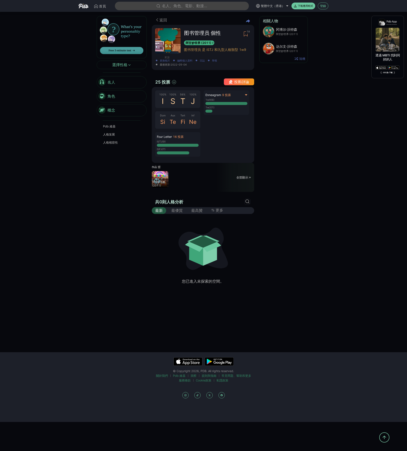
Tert (182, 115)
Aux (173, 115)
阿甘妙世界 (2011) (198, 43)
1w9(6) (209, 99)
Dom (163, 115)
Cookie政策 (203, 380)
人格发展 (109, 134)
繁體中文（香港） (273, 6)
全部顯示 (242, 177)
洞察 (194, 375)
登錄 (323, 6)
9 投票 (226, 95)
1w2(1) (209, 107)
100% (162, 94)
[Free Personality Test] (122, 37)
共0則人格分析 (169, 201)
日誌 (202, 60)
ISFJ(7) (161, 149)
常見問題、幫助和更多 (236, 375)
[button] (178, 144)
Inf (192, 115)
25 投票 (162, 82)
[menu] (122, 96)
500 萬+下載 (388, 72)
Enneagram (213, 95)
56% (182, 94)
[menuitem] (122, 82)
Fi (183, 122)
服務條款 (185, 380)
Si (162, 122)
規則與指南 (209, 375)
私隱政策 (222, 380)
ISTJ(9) (161, 141)
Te (173, 122)
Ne (193, 122)
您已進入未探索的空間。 (203, 281)
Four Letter (164, 136)
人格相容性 (110, 142)
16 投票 (178, 136)
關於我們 (162, 375)
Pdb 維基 (109, 126)
